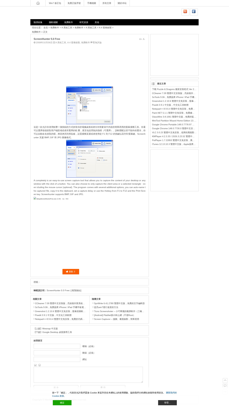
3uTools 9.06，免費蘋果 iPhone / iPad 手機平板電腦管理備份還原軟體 (69, 307)
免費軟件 (68, 22)
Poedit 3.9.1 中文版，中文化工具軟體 (53, 315)
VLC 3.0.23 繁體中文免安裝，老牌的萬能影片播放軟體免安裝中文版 (185, 132)
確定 (62, 402)
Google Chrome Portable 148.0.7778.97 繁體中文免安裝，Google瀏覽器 (187, 124)
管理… (167, 402)
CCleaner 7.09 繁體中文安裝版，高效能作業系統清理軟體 (63, 303)
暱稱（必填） (88, 346)
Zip (63, 199)
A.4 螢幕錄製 (105, 27)
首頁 (45, 27)
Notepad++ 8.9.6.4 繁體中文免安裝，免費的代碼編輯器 (62, 319)
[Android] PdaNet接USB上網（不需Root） (114, 315)
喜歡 (72, 271)
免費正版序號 (74, 3)
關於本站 (122, 3)
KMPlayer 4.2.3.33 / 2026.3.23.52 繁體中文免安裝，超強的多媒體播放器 (187, 136)
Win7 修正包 (55, 3)
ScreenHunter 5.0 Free (58, 290)
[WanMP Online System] (49, 13)
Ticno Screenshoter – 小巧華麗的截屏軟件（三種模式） (121, 311)
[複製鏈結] (76, 290)
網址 (84, 359)
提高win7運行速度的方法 (106, 307)
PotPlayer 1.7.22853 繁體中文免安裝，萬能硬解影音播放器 (181, 140)
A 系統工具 (67, 27)
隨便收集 (38, 22)
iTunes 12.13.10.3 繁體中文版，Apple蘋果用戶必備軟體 (179, 144)
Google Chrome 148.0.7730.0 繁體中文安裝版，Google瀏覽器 (182, 128)
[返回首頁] (38, 3)
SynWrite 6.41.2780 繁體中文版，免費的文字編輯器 (119, 303)
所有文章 (107, 3)
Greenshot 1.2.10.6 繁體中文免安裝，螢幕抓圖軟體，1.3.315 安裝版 (68, 311)
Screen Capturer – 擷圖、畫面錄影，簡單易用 (116, 319)
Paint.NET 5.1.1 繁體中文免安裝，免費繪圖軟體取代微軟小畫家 (183, 113)
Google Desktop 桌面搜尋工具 (57, 332)
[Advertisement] (89, 64)
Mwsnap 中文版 (50, 328)
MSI (67, 199)
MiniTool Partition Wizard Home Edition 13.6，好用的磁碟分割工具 (184, 120)
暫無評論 (97, 42)
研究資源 (83, 22)
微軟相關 (53, 22)
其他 (97, 22)
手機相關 (91, 3)
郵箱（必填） (88, 353)
